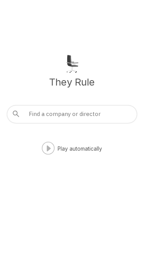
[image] (72, 62)
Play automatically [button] (80, 149)
